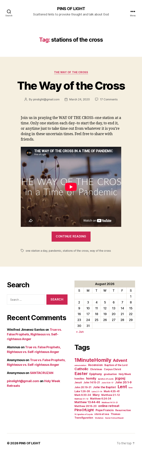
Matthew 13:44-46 (87, 402)
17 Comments (109, 99)
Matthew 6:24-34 (100, 398)
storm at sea (101, 414)
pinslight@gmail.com (46, 99)
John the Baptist (104, 387)
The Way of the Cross (71, 72)
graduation (110, 374)
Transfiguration (83, 417)
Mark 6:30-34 (82, 395)
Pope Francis (105, 410)
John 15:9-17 (107, 383)
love (130, 387)
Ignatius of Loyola (105, 379)
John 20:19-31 (82, 387)
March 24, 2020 (79, 99)
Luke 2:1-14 (97, 391)
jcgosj (120, 378)
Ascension (95, 365)
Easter (81, 373)
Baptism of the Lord (115, 365)
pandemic (55, 250)
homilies (79, 378)
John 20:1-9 (123, 382)
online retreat (108, 406)
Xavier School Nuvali (114, 418)
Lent (122, 386)
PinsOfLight (84, 410)
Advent (120, 360)
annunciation (80, 365)
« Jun (80, 331)
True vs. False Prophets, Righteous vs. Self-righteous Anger (34, 334)
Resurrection (123, 410)
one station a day (36, 250)
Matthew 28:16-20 (85, 406)
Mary (96, 395)
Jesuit (78, 382)
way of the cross (100, 250)
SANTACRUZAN (41, 373)
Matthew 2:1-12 (110, 395)
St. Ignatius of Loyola (83, 414)
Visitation (99, 418)
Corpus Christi (112, 369)
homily (91, 378)
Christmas (96, 369)
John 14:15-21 (91, 382)
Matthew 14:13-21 (110, 402)
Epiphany (95, 374)
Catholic (81, 369)
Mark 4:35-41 (112, 391)
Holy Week (125, 374)
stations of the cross (75, 250)
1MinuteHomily (92, 360)
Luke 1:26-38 (82, 391)
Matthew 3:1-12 (81, 399)
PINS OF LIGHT (71, 9)
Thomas (115, 414)
